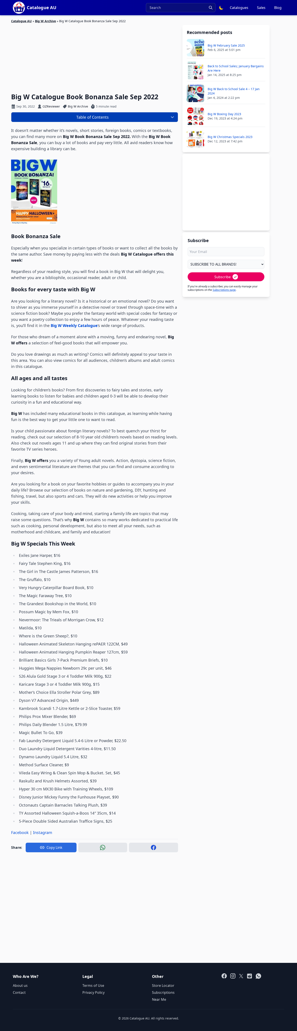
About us (20, 985)
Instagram (42, 832)
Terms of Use (93, 985)
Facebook (20, 832)
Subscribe (222, 277)
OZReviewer (51, 106)
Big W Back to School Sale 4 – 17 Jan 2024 (234, 91)
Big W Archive (45, 21)
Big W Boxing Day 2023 (224, 114)
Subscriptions (163, 992)
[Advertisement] (94, 55)
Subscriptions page (224, 290)
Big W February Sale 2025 (226, 45)
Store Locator (163, 985)
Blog (278, 7)
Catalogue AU (21, 21)
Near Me (159, 999)
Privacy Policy (93, 992)
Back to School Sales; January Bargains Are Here (236, 68)
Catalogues (239, 7)
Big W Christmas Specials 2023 (230, 137)
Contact (19, 992)
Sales (261, 7)
